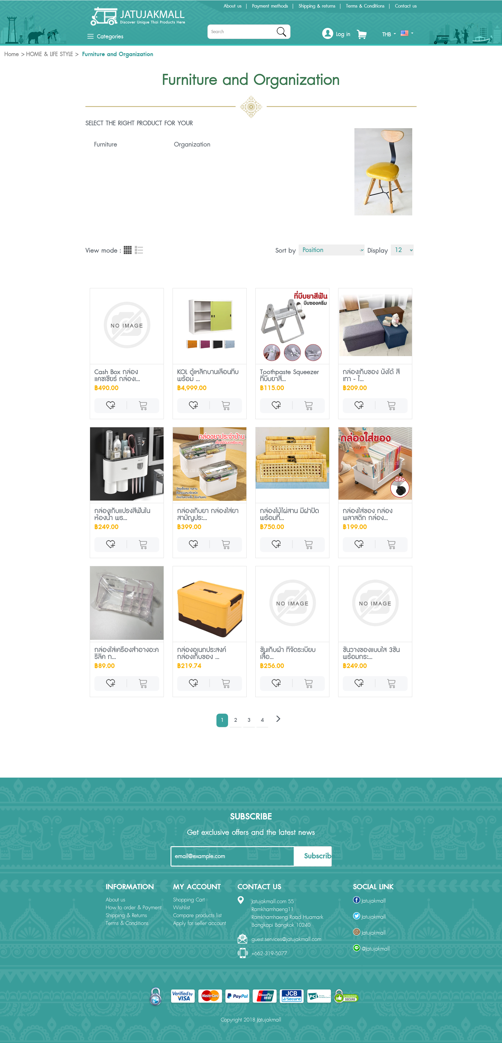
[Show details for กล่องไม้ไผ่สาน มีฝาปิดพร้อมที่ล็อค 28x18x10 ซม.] (292, 458)
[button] (336, 34)
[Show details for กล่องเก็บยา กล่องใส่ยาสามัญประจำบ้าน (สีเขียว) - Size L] (209, 464)
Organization (192, 144)
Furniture (105, 144)
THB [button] (387, 34)
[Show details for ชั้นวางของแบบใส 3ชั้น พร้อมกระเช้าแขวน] (375, 603)
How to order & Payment (134, 908)
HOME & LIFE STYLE (49, 54)
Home (11, 54)
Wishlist (181, 908)
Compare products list (197, 916)
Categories (110, 36)
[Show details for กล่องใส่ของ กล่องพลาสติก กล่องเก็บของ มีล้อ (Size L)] (375, 463)
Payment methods (270, 6)
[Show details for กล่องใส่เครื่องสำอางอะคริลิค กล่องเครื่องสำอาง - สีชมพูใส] (127, 603)
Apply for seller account (199, 923)
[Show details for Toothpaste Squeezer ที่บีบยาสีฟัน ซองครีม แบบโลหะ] (292, 325)
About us (232, 6)
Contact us (406, 6)
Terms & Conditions (365, 6)
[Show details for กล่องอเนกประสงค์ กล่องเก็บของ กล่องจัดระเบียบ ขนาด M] (209, 604)
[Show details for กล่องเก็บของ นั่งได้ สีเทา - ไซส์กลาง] (375, 322)
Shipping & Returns (126, 916)
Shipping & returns (317, 6)
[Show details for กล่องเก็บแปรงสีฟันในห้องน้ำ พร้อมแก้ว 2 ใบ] (127, 464)
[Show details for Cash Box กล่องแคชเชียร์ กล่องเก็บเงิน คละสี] (127, 325)
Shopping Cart (189, 900)
